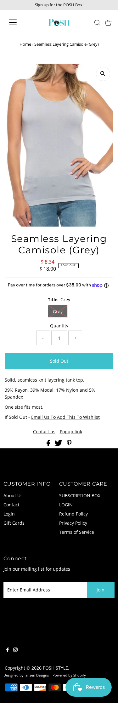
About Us (13, 495)
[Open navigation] (17, 22)
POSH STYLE (55, 668)
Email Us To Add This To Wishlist (65, 417)
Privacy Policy (73, 523)
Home (25, 44)
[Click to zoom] (103, 74)
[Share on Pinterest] (69, 444)
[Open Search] (97, 23)
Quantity (59, 326)
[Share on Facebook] (49, 444)
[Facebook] (7, 650)
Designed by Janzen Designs (26, 675)
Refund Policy (73, 514)
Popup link (71, 431)
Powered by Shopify (69, 675)
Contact (11, 505)
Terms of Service (76, 532)
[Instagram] (15, 650)
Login (9, 514)
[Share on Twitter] (59, 444)
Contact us (44, 431)
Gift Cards (14, 523)
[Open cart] (108, 22)
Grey (58, 311)
